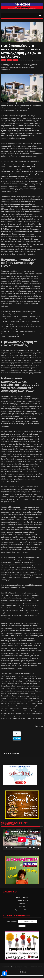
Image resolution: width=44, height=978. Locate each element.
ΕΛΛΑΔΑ (9, 60)
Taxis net (22, 907)
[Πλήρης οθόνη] (38, 848)
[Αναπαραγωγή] (6, 848)
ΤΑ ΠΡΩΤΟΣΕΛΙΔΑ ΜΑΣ (11, 753)
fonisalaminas (38, 60)
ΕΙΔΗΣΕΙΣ (3, 60)
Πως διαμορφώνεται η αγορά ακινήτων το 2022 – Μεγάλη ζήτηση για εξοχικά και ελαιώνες (21, 51)
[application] (22, 839)
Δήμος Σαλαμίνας (22, 897)
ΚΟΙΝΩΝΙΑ (15, 60)
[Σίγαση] (34, 848)
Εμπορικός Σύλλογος (22, 910)
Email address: (12, 921)
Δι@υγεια (22, 903)
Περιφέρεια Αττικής (22, 900)
